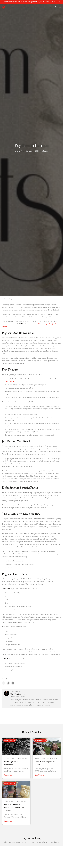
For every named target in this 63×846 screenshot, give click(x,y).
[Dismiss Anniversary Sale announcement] (60, 2)
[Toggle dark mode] (56, 7)
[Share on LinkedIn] (12, 683)
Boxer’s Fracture (9, 381)
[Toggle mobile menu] (60, 7)
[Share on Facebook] (8, 683)
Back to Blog (8, 299)
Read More (8, 775)
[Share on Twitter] (3, 683)
